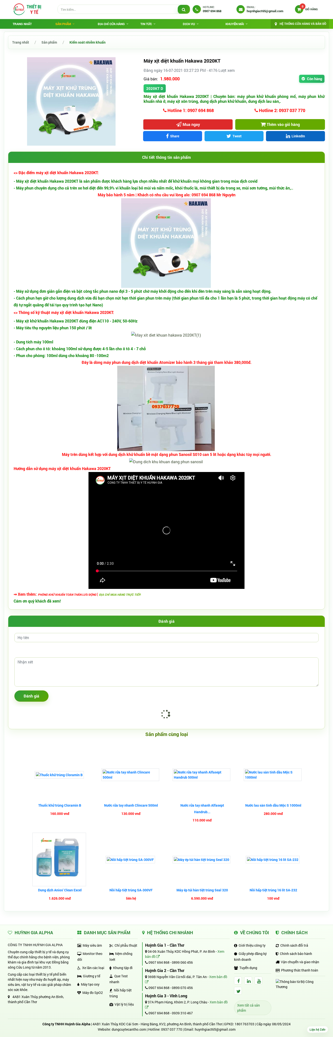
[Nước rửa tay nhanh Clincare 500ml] (130, 774)
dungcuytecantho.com (129, 1029)
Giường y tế (91, 976)
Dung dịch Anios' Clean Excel (60, 890)
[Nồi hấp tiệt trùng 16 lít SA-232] (273, 859)
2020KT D (154, 88)
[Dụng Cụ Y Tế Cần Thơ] (27, 9)
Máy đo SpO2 (92, 992)
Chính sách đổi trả (294, 945)
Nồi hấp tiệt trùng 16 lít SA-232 (273, 890)
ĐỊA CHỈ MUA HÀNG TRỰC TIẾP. (120, 594)
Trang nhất (22, 24)
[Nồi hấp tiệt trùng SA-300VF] (131, 859)
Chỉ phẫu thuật (126, 945)
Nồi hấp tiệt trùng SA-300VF (131, 890)
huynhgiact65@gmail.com (215, 1029)
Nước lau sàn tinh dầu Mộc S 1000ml (273, 805)
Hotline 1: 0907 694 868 (190, 110)
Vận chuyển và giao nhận (300, 962)
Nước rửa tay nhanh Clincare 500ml (131, 805)
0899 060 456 (182, 962)
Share (174, 136)
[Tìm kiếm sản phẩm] (184, 9)
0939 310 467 (182, 1013)
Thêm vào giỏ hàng (283, 124)
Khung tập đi (123, 967)
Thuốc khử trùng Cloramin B (59, 805)
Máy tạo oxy (90, 984)
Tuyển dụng (248, 967)
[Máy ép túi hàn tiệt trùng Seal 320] (202, 859)
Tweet (237, 136)
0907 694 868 (158, 962)
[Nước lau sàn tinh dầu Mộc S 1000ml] (273, 774)
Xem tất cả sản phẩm (248, 1008)
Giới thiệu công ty (252, 945)
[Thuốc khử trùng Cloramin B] (60, 775)
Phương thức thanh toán (299, 970)
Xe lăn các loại (93, 967)
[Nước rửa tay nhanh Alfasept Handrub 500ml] (202, 774)
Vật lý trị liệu (124, 1004)
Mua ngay (191, 124)
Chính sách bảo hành (296, 953)
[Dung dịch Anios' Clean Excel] (59, 859)
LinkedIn (298, 136)
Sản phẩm (49, 42)
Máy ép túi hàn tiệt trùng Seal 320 (202, 890)
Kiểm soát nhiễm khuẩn (87, 42)
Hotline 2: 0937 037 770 (281, 110)
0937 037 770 (171, 1029)
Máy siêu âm (92, 945)
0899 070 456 (182, 987)
